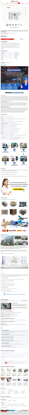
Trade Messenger (12, 410)
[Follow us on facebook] (23, 410)
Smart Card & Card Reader (11, 5)
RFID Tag (16, 5)
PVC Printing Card (3, 392)
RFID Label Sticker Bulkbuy (4, 407)
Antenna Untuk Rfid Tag (3, 400)
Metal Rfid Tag (14, 400)
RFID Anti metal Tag (16, 392)
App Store (2, 410)
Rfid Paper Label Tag (24, 405)
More (1, 408)
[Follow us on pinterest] (27, 410)
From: (4, 353)
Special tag (9, 392)
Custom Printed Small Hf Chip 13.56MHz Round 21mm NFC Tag (8, 374)
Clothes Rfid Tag (10, 400)
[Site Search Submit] (19, 3)
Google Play (6, 410)
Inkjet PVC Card (9, 393)
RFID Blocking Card (23, 392)
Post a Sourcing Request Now (20, 362)
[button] (2, 3)
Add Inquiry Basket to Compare (14, 27)
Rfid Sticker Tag (12, 405)
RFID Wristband (16, 393)
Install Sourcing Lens (4, 411)
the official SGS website (17, 300)
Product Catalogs (11, 389)
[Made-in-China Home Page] (14, 1)
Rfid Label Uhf (7, 405)
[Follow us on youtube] (26, 410)
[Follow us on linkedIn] (20, 411)
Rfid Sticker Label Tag (17, 405)
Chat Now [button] (22, 39)
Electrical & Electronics (5, 5)
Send (6, 362)
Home (1, 5)
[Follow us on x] (24, 410)
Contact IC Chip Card (3, 393)
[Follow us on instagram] (25, 410)
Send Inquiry (7, 39)
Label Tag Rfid (2, 405)
